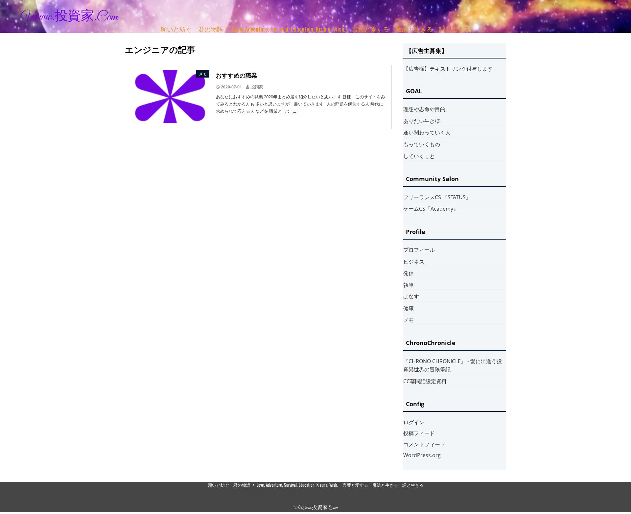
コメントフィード (424, 444)
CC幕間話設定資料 (425, 381)
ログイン (413, 422)
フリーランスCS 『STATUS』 (437, 197)
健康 (408, 308)
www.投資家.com (69, 17)
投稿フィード (419, 433)
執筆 (408, 285)
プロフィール (419, 249)
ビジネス (413, 261)
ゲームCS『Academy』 (430, 208)
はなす (411, 296)
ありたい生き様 (421, 121)
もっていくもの (421, 144)
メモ (408, 320)
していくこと (419, 156)
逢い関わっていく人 (427, 132)
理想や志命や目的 (424, 109)
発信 (408, 273)
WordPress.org (422, 455)
